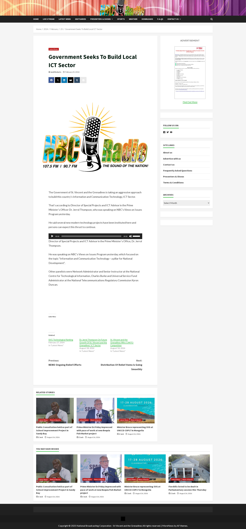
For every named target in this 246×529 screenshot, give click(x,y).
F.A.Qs (160, 19)
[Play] (52, 236)
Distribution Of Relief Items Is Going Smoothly (121, 365)
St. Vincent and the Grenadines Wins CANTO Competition (121, 342)
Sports (121, 19)
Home (36, 19)
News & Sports (55, 420)
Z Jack (40, 437)
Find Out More (190, 102)
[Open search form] (212, 19)
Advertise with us (172, 158)
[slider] (137, 235)
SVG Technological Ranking (61, 339)
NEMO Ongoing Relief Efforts (65, 363)
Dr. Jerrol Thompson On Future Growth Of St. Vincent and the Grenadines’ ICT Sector (93, 342)
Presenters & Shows (100, 19)
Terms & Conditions (173, 182)
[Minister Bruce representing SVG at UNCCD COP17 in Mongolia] (136, 410)
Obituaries (80, 19)
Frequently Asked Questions (177, 170)
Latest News (65, 19)
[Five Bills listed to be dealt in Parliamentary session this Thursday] (189, 468)
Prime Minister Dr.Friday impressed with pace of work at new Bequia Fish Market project (94, 430)
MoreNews (168, 525)
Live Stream (48, 19)
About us (167, 152)
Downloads (147, 19)
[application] (95, 236)
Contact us (173, 19)
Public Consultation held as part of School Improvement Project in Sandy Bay (54, 430)
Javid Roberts (56, 72)
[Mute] (130, 236)
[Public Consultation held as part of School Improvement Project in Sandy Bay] (55, 410)
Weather (133, 19)
